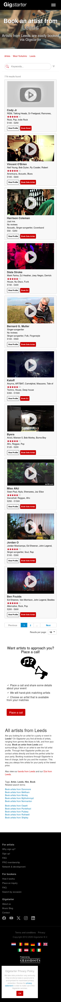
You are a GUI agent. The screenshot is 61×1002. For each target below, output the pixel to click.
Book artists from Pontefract (18, 808)
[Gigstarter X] (19, 918)
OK (19, 993)
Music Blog (7, 908)
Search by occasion (11, 891)
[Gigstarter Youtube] (11, 918)
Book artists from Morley (16, 795)
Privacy (41, 932)
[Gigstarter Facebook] (4, 918)
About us (6, 903)
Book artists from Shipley (16, 817)
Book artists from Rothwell (17, 814)
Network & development (13, 866)
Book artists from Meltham (17, 792)
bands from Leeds (26, 771)
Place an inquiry (10, 882)
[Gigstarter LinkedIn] (33, 918)
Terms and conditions (25, 932)
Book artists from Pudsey (16, 811)
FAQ (4, 857)
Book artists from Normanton (18, 801)
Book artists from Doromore (18, 789)
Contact (6, 912)
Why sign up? (8, 849)
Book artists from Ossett (16, 805)
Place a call (16, 712)
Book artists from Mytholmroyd (19, 798)
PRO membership (11, 862)
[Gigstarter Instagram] (26, 918)
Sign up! (6, 853)
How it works (8, 878)
